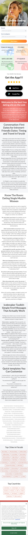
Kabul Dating (19, 465)
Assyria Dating (14, 454)
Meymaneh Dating (14, 471)
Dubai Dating (14, 459)
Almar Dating (4, 451)
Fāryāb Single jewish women (13, 434)
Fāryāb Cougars (7, 413)
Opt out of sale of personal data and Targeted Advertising (14, 523)
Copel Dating (22, 457)
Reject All (14, 528)
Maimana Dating (14, 468)
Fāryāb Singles (14, 441)
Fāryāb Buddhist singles (18, 409)
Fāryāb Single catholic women (13, 430)
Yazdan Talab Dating (7, 476)
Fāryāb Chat (7, 411)
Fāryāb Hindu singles (19, 415)
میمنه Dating (22, 476)
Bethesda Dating (6, 457)
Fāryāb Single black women (13, 428)
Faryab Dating (12, 462)
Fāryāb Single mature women (8, 438)
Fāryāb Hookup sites (6, 417)
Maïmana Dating (4, 471)
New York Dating (23, 471)
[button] (24, 3)
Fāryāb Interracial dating (8, 419)
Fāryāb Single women (19, 440)
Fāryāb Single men (21, 438)
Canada (22, 487)
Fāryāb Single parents (8, 440)
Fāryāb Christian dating (16, 411)
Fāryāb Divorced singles (17, 413)
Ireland (22, 490)
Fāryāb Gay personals (8, 415)
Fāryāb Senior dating (6, 426)
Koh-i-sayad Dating (5, 468)
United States (6, 487)
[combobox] (14, 30)
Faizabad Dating (4, 462)
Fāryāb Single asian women (19, 426)
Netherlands (6, 493)
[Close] (26, 503)
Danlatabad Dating (6, 459)
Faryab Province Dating (10, 465)
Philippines (21, 493)
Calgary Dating (15, 457)
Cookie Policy (17, 519)
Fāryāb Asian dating (18, 405)
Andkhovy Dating (22, 451)
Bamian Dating (22, 454)
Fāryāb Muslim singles (17, 424)
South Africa (9, 496)
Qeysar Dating (9, 473)
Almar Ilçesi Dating (13, 451)
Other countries (17, 496)
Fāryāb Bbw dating (20, 407)
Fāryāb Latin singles (7, 421)
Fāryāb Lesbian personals (18, 421)
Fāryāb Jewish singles (19, 419)
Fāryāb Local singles (7, 422)
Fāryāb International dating (18, 417)
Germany (12, 490)
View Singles (14, 41)
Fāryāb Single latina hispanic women (13, 436)
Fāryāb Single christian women (13, 432)
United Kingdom (15, 487)
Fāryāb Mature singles (19, 422)
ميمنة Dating (15, 476)
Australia (6, 490)
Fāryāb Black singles (7, 409)
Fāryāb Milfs (8, 424)
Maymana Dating (23, 468)
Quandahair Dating (18, 473)
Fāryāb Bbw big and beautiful (8, 407)
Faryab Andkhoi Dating (22, 462)
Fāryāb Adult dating (8, 405)
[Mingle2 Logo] (3, 3)
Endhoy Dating (22, 459)
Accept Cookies (13, 532)
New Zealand (14, 493)
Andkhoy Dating (6, 454)
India (18, 490)
